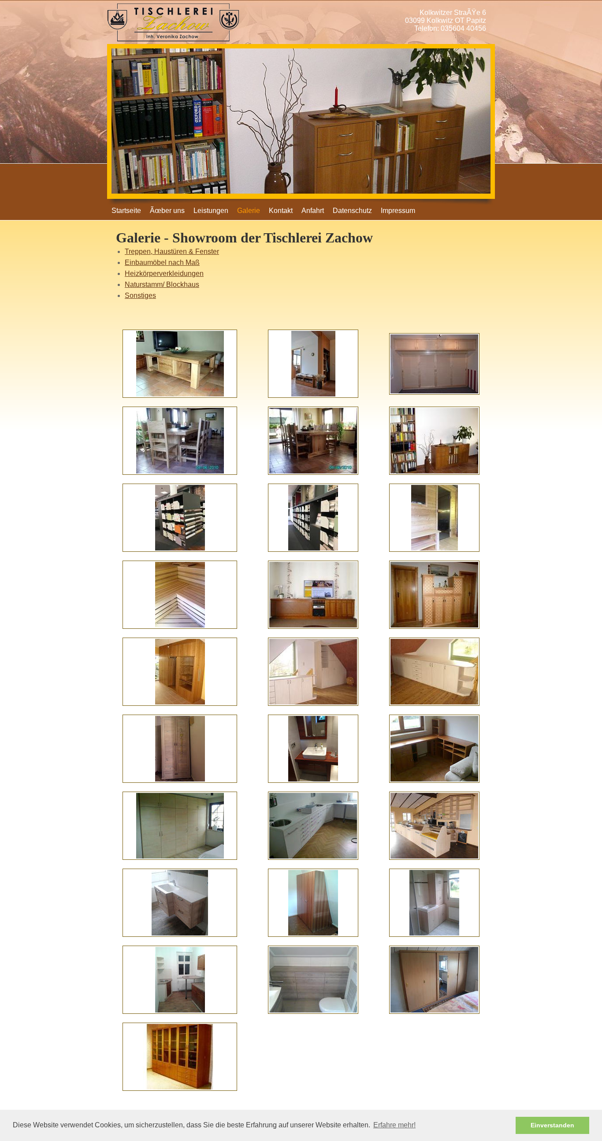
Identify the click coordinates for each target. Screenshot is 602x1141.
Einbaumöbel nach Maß (162, 262)
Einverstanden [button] (552, 1125)
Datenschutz (352, 210)
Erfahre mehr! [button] (394, 1125)
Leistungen (210, 210)
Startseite (126, 210)
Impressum (398, 210)
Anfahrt (312, 210)
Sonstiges (140, 295)
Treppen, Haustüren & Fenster (172, 251)
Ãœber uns (167, 210)
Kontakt (281, 210)
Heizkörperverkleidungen (164, 273)
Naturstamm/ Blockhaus (162, 284)
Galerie (248, 210)
